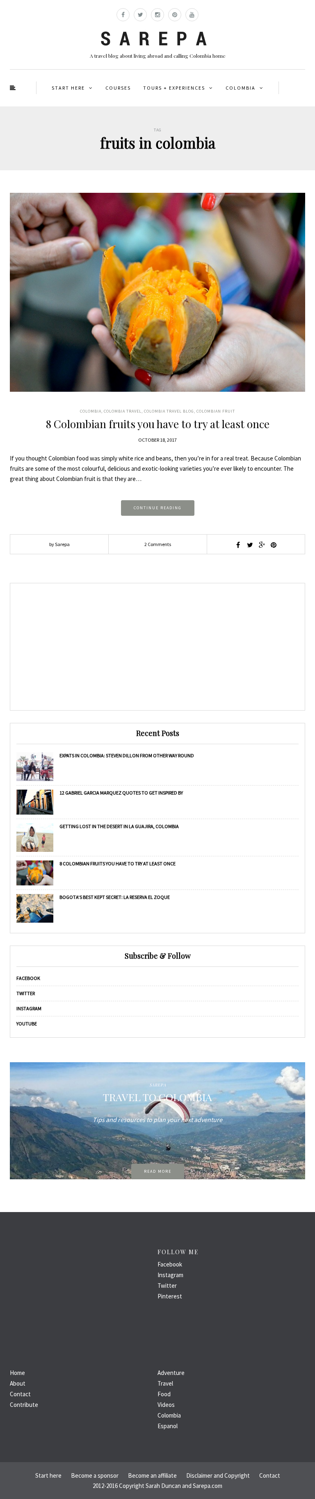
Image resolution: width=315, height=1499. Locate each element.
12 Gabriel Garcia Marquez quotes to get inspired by (121, 793)
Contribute (24, 1405)
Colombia (241, 88)
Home (17, 1373)
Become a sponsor (95, 1475)
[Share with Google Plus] (261, 545)
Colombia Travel (123, 411)
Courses (118, 88)
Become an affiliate (152, 1475)
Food (164, 1394)
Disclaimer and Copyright (218, 1475)
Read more (157, 1171)
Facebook (28, 978)
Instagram (28, 1008)
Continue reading (158, 507)
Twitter (25, 993)
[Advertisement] (157, 646)
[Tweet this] (250, 545)
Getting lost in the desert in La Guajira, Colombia (119, 826)
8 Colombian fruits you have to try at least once (157, 424)
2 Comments (157, 544)
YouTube (26, 1023)
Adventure (171, 1373)
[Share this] (238, 545)
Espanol (168, 1426)
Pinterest (170, 1296)
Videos (166, 1405)
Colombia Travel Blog (169, 411)
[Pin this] (273, 545)
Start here (68, 88)
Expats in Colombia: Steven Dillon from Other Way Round (126, 755)
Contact (20, 1394)
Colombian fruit (215, 411)
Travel (165, 1383)
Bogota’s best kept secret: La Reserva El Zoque (114, 897)
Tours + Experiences (174, 88)
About (17, 1383)
